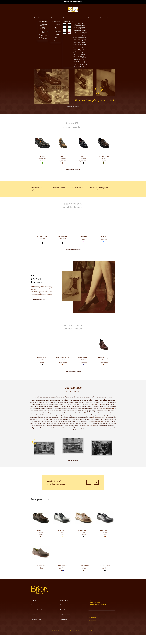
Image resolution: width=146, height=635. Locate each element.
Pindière (84, 34)
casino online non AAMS (98, 404)
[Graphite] (105, 570)
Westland (84, 65)
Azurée (75, 34)
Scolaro (84, 47)
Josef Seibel (79, 43)
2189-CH (63, 156)
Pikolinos (84, 32)
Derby (52, 40)
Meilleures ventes (65, 615)
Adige (74, 24)
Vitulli (83, 63)
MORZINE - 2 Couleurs (83, 531)
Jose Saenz (79, 40)
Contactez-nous (36, 619)
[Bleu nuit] (63, 570)
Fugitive (75, 66)
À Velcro (52, 30)
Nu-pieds (42, 31)
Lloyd (79, 51)
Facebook (93, 617)
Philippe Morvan (84, 29)
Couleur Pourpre (75, 45)
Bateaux (52, 34)
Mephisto (80, 56)
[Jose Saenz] (69, 24)
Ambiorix (75, 30)
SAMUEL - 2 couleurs (105, 565)
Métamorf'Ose (81, 58)
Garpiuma (80, 25)
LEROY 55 (42, 358)
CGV (70, 630)
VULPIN (42, 156)
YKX (83, 66)
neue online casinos (89, 426)
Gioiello (80, 29)
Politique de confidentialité (55, 630)
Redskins (84, 37)
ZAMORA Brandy (62, 358)
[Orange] (103, 163)
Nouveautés (63, 619)
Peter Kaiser (83, 26)
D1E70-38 (104, 156)
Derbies (39, 38)
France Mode (74, 63)
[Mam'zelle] (64, 28)
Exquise (75, 61)
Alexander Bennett (75, 26)
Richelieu (55, 34)
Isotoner (80, 37)
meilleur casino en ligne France (100, 417)
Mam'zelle (80, 54)
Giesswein (80, 27)
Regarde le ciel (84, 41)
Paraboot (80, 66)
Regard (84, 39)
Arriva (74, 32)
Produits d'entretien (37, 610)
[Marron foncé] (83, 364)
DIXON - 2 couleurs (62, 565)
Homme (33, 605)
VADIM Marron (104, 358)
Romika (84, 46)
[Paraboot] (64, 32)
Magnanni (80, 53)
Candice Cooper (75, 36)
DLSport (75, 51)
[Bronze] (83, 163)
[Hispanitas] (64, 24)
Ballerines (39, 26)
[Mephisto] (69, 28)
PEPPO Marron (41, 531)
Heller (79, 30)
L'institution (34, 615)
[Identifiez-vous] (107, 9)
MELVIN (63, 236)
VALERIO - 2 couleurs (84, 565)
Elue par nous (74, 56)
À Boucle (52, 26)
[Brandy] (62, 364)
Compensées (39, 35)
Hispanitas (80, 34)
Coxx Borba (74, 48)
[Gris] (42, 364)
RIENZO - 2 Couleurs (105, 531)
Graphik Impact (92, 630)
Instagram (93, 620)
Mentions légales (65, 630)
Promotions (63, 610)
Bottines (39, 32)
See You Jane (83, 51)
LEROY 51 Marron (83, 358)
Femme (33, 600)
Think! (83, 59)
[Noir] (62, 163)
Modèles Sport (42, 27)
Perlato (84, 24)
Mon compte (64, 600)
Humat (79, 36)
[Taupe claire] (62, 536)
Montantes (55, 21)
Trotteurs (42, 38)
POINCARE (42, 236)
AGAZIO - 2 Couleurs (62, 531)
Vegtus (83, 61)
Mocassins (42, 24)
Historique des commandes (68, 605)
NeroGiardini (81, 65)
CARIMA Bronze (83, 156)
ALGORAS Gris (40, 565)
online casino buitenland (98, 421)
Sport (55, 37)
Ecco (74, 53)
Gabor (79, 24)
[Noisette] (42, 163)
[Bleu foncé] (83, 243)
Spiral (83, 54)
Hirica (79, 32)
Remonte (84, 44)
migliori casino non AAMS (91, 413)
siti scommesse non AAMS (108, 409)
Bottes (39, 29)
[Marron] (105, 536)
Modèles (39, 21)
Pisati (83, 36)
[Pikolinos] (69, 32)
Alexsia (75, 29)
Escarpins (42, 21)
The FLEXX (84, 57)
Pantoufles (42, 35)
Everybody (75, 59)
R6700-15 (83, 236)
